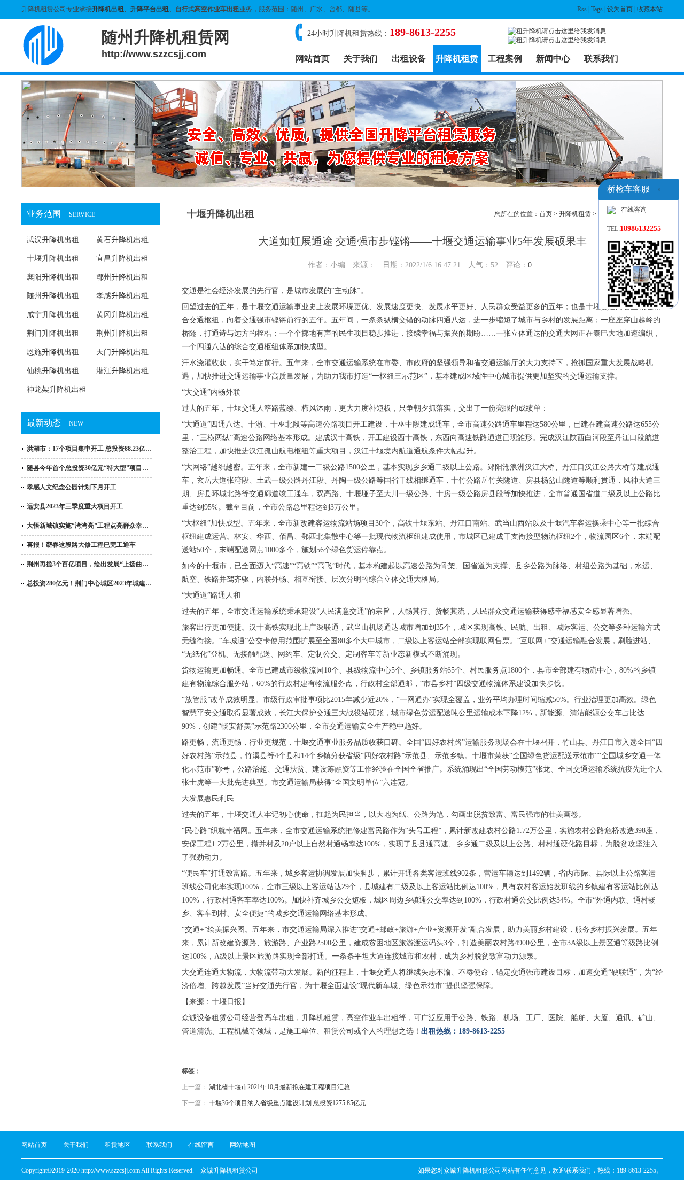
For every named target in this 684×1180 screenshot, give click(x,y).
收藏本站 (650, 9)
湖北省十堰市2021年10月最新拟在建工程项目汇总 (279, 1087)
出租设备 (409, 58)
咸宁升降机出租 (53, 315)
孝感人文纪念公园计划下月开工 (71, 487)
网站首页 (313, 58)
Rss (582, 9)
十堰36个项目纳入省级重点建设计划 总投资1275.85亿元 (287, 1103)
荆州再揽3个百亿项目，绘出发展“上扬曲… (88, 564)
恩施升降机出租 (53, 352)
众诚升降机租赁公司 (229, 1170)
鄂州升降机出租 (122, 277)
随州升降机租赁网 (166, 43)
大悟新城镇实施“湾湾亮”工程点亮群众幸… (88, 525)
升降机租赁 (457, 58)
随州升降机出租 (53, 296)
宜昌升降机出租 (122, 258)
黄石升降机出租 (122, 240)
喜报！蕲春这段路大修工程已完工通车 (81, 545)
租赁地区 (117, 1144)
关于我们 (361, 58)
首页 (545, 214)
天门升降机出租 (122, 352)
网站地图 (242, 1144)
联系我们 (601, 58)
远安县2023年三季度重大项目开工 (75, 506)
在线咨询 (634, 209)
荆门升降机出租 (53, 333)
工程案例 (505, 58)
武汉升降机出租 (53, 240)
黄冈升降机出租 (122, 315)
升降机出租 (108, 9)
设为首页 (620, 9)
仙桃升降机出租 (53, 371)
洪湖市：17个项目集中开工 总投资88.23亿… (89, 448)
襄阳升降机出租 (53, 277)
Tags (597, 9)
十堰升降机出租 (53, 258)
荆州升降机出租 (122, 333)
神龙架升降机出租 (57, 389)
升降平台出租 (149, 9)
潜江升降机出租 (122, 371)
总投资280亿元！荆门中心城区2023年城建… (89, 583)
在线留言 (201, 1144)
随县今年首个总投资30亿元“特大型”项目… (88, 468)
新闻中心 (553, 58)
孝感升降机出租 (122, 296)
